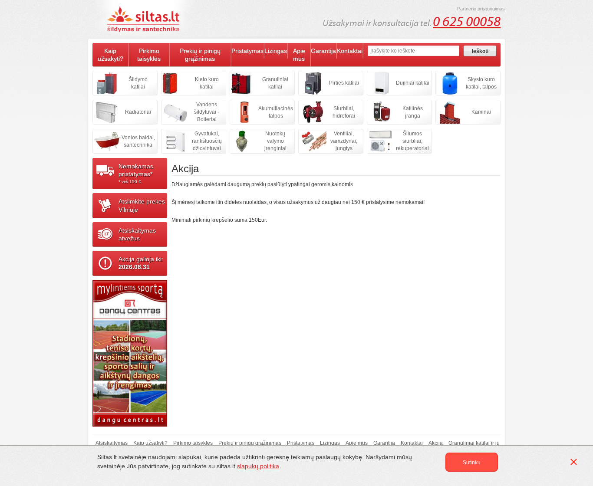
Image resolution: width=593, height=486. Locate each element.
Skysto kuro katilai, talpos (481, 83)
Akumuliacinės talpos (275, 112)
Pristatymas (247, 50)
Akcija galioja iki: (141, 263)
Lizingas (275, 50)
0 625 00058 (467, 22)
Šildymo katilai (138, 83)
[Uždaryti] (575, 463)
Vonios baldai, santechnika (138, 141)
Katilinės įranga (412, 112)
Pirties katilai (344, 83)
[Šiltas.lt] (144, 19)
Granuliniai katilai (275, 83)
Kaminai (481, 112)
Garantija (323, 50)
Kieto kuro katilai (207, 83)
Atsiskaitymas (112, 443)
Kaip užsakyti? (110, 54)
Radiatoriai (138, 112)
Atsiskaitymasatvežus (137, 234)
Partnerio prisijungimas (481, 8)
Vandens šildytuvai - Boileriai (206, 112)
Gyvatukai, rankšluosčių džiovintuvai (207, 141)
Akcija (435, 443)
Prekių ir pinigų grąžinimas (200, 54)
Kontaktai (349, 50)
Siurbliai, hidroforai (344, 112)
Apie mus (299, 54)
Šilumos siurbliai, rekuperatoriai (412, 141)
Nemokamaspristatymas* (136, 173)
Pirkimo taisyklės (149, 54)
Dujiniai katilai (412, 83)
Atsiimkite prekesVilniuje (142, 205)
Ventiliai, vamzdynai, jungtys (343, 141)
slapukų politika (258, 466)
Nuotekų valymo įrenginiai (275, 141)
